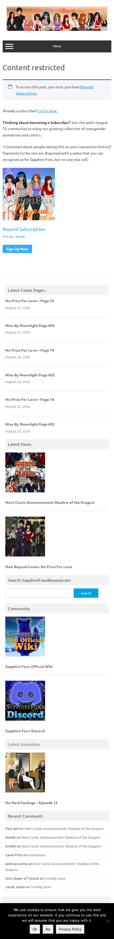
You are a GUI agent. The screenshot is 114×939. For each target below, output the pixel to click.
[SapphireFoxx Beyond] (57, 29)
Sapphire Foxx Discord (25, 730)
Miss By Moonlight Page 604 (30, 325)
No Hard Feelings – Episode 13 (31, 802)
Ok (35, 929)
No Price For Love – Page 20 (29, 300)
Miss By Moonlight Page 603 (30, 374)
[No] (107, 921)
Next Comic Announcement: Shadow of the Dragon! (50, 502)
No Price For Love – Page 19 (29, 350)
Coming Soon (55, 878)
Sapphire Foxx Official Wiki (29, 666)
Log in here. (48, 110)
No (48, 929)
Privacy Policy (70, 929)
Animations (37, 855)
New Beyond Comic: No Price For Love (38, 566)
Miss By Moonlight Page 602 (30, 424)
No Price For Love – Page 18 (29, 399)
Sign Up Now (17, 248)
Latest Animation (24, 744)
